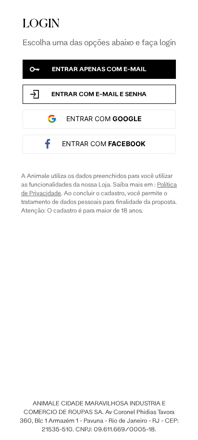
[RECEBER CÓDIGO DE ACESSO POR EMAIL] (99, 69)
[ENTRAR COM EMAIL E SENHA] (99, 94)
